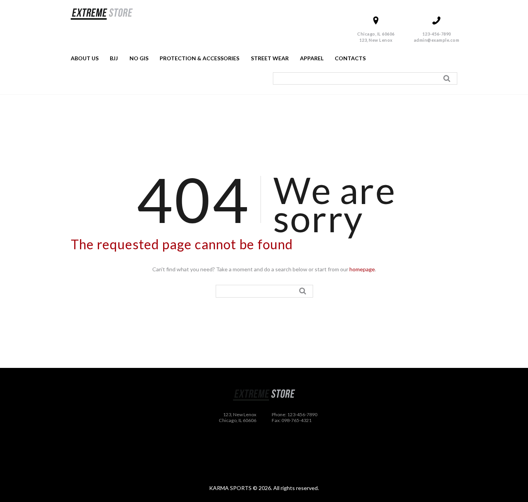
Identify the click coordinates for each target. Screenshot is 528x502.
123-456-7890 (436, 33)
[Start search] (448, 78)
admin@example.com (437, 40)
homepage (362, 269)
